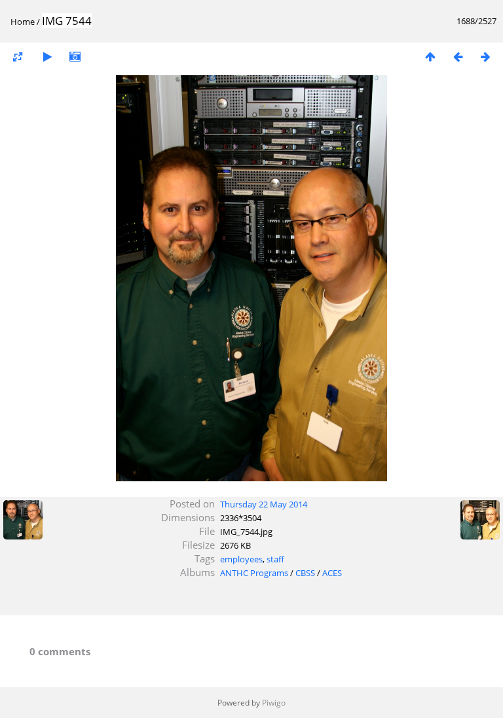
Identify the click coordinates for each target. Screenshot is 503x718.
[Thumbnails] (430, 56)
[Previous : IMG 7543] (458, 56)
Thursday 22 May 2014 (263, 504)
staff (275, 559)
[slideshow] (47, 56)
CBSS (305, 573)
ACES (332, 573)
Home (22, 21)
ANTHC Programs (254, 573)
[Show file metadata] (74, 56)
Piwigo (274, 702)
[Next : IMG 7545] (485, 56)
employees (241, 559)
